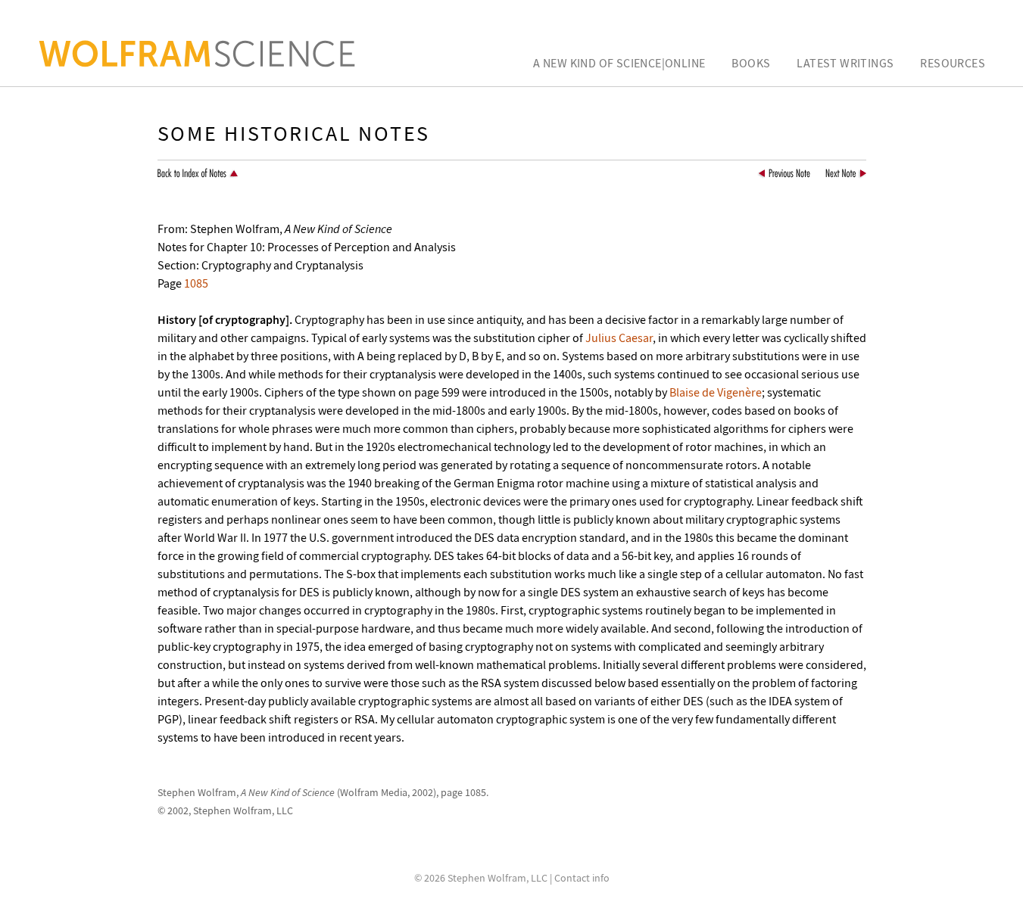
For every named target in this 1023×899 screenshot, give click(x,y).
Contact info (582, 878)
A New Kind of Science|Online (619, 63)
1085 (196, 283)
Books (750, 63)
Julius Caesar (619, 337)
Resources (952, 63)
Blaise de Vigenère (715, 392)
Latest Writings (845, 63)
